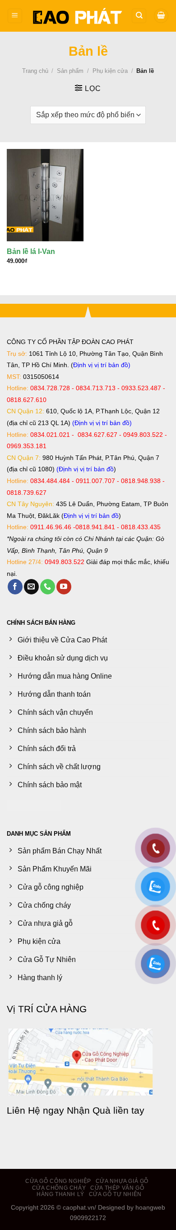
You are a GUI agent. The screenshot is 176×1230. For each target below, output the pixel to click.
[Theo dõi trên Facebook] (15, 586)
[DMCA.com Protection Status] (34, 805)
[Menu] (15, 16)
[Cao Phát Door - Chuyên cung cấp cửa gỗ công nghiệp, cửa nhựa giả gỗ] (77, 16)
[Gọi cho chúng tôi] (47, 586)
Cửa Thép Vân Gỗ (117, 1188)
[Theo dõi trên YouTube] (63, 586)
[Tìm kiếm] (139, 16)
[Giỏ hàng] (161, 16)
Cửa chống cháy (59, 1188)
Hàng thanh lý (60, 1194)
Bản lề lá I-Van (31, 251)
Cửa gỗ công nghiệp (58, 1181)
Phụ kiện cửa (110, 70)
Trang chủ (35, 70)
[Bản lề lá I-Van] (45, 195)
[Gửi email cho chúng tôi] (31, 586)
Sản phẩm (70, 70)
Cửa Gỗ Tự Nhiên (115, 1194)
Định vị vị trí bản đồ (100, 365)
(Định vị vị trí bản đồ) (102, 422)
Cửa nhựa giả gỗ (122, 1181)
